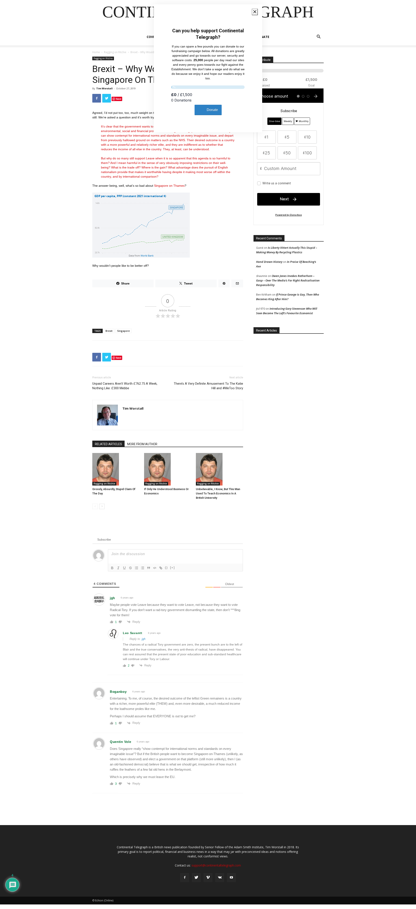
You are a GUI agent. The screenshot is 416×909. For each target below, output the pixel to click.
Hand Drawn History (269, 262)
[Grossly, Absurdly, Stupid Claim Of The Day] (116, 469)
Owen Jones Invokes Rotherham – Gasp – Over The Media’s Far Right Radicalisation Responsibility (288, 280)
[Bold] (112, 568)
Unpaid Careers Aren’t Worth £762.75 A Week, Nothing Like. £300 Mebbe (124, 386)
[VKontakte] (219, 877)
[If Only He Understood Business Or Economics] (167, 469)
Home (96, 52)
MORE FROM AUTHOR (142, 444)
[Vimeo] (208, 877)
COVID (151, 37)
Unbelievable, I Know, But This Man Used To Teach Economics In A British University (218, 493)
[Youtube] (231, 877)
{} (166, 567)
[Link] (161, 568)
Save (118, 98)
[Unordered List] (143, 568)
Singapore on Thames (169, 185)
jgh (143, 639)
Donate (262, 37)
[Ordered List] (136, 568)
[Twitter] (196, 877)
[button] (318, 37)
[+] (172, 567)
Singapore (123, 330)
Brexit (109, 330)
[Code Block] (155, 568)
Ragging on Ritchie (115, 52)
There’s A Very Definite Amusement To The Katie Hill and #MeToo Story (208, 386)
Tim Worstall (104, 88)
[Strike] (130, 568)
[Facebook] (184, 877)
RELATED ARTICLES (108, 444)
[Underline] (124, 568)
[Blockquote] (149, 568)
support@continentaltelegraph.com (216, 865)
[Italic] (118, 568)
